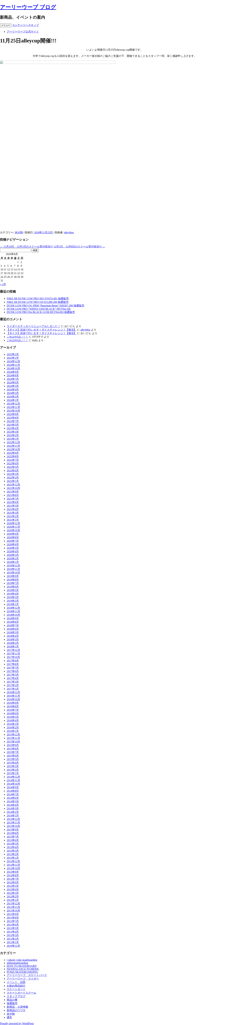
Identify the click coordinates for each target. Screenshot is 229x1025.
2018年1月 (13, 646)
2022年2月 (13, 477)
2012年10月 (13, 868)
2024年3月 (13, 393)
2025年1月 (13, 357)
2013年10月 (13, 826)
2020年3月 (13, 555)
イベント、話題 (16, 982)
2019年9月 (13, 576)
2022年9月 (13, 452)
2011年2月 (13, 938)
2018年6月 (13, 629)
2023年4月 (13, 428)
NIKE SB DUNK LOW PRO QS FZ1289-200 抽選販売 (38, 302)
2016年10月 (13, 699)
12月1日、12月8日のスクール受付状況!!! (79, 246)
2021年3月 (13, 512)
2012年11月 (13, 864)
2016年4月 (13, 720)
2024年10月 (13, 368)
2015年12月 (13, 734)
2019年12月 (13, 565)
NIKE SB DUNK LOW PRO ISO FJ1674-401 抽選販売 (38, 298)
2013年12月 (13, 819)
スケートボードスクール (21, 992)
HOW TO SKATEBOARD (22, 965)
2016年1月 (13, 731)
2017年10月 (13, 657)
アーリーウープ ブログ (28, 7)
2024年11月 (13, 364)
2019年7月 (13, 583)
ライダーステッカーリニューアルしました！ (33, 326)
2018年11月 (13, 611)
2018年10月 (13, 614)
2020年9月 (13, 533)
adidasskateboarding (17, 962)
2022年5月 (13, 467)
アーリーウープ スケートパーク (27, 975)
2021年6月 (13, 502)
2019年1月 (13, 604)
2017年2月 (13, 685)
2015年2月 (13, 769)
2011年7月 (13, 921)
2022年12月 (13, 442)
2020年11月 (13, 526)
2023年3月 (13, 431)
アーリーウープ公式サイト (23, 31)
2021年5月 (13, 505)
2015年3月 (13, 766)
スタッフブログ (16, 996)
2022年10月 (13, 449)
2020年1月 (13, 562)
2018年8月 (13, 621)
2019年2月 (13, 600)
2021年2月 (13, 516)
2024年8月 (13, 375)
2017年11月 (13, 653)
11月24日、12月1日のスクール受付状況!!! (26, 246)
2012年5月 (13, 886)
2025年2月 (13, 354)
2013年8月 (13, 833)
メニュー (5, 25)
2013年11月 (13, 822)
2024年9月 (13, 372)
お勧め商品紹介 (16, 985)
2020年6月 (13, 544)
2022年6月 (13, 463)
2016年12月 (13, 692)
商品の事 (12, 999)
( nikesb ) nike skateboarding (22, 959)
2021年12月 (13, 484)
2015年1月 (13, 773)
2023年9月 (13, 414)
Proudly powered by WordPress (17, 1023)
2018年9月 (13, 618)
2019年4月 (13, 593)
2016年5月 (13, 717)
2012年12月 (13, 861)
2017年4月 (13, 678)
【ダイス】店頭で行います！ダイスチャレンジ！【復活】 (41, 329)
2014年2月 (13, 812)
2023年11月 (13, 407)
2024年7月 (13, 379)
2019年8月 (13, 579)
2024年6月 (13, 382)
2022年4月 (13, 470)
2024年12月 (13, 361)
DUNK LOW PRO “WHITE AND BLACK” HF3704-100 (38, 308)
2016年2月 (13, 727)
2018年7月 (13, 625)
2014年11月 (13, 780)
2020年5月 (13, 548)
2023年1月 (13, 438)
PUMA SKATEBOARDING (22, 972)
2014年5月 (13, 801)
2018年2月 (13, 643)
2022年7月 (13, 460)
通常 (9, 1017)
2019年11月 (13, 569)
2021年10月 (13, 488)
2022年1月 (13, 481)
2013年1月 (13, 857)
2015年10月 (13, 741)
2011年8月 (13, 917)
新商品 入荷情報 (17, 1006)
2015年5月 (13, 759)
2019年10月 (13, 572)
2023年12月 (13, 403)
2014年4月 (13, 805)
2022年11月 (13, 445)
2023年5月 (13, 424)
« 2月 (3, 284)
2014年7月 (13, 794)
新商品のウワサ (16, 1010)
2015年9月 (13, 745)
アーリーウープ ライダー (23, 978)
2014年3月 (13, 808)
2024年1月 (13, 400)
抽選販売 (12, 1003)
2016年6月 (13, 713)
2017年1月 (13, 688)
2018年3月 (13, 639)
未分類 (19, 232)
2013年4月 (13, 847)
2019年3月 (13, 597)
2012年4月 (13, 889)
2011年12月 (13, 903)
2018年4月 (13, 636)
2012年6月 (13, 882)
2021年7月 (13, 498)
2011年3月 (13, 935)
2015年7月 (13, 752)
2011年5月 (13, 928)
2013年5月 (13, 843)
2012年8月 (13, 875)
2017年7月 (13, 667)
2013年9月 (13, 829)
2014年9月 (13, 787)
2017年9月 (13, 660)
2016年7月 (13, 709)
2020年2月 (13, 558)
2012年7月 (13, 878)
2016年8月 (13, 706)
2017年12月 (13, 650)
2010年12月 (13, 945)
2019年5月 (13, 590)
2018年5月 (13, 632)
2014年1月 (13, 815)
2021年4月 (13, 509)
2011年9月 (13, 914)
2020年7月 (13, 540)
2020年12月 (13, 523)
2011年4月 (13, 931)
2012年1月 (13, 900)
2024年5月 (13, 386)
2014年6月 (13, 797)
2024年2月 (13, 396)
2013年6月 (13, 840)
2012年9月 (13, 871)
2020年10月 (13, 530)
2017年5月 (13, 674)
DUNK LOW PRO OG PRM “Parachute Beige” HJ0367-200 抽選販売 (45, 305)
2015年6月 (13, 755)
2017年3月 (13, 681)
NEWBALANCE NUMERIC (23, 968)
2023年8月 (13, 417)
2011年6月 (13, 924)
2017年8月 (13, 664)
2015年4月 (13, 762)
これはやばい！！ (17, 336)
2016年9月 (13, 702)
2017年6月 (13, 671)
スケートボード (16, 989)
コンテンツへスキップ (25, 25)
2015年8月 (13, 748)
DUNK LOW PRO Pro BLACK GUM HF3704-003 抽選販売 (41, 312)
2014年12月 (13, 776)
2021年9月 (13, 491)
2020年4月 (13, 551)
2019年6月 (13, 586)
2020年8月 (13, 537)
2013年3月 (13, 850)
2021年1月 (13, 519)
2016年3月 (13, 724)
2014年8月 (13, 790)
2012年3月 (13, 893)
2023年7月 (13, 421)
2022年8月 (13, 456)
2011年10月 (13, 910)
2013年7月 (13, 836)
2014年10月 (13, 783)
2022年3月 (13, 474)
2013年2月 (13, 854)
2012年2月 (13, 896)
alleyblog (69, 232)
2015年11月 (13, 738)
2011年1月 (13, 942)
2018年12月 (13, 607)
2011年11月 (13, 907)
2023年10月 (13, 410)
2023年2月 (13, 435)
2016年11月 (13, 695)
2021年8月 (13, 495)
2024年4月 (13, 389)
